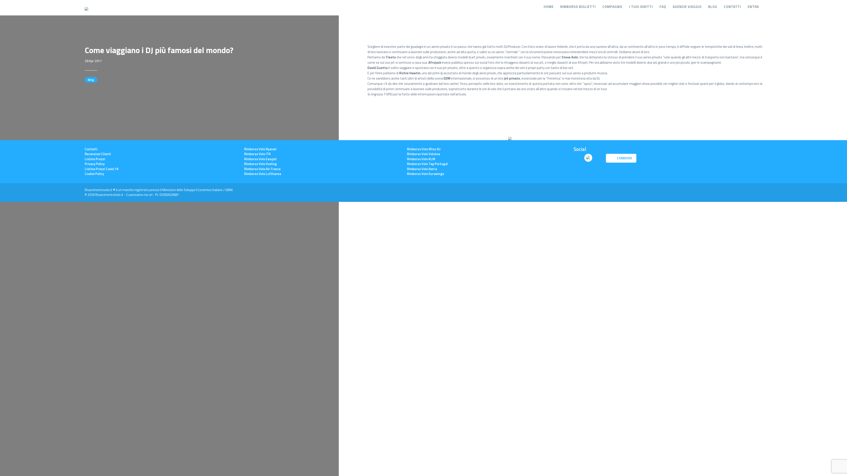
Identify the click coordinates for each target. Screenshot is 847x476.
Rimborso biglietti (578, 6)
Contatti (732, 6)
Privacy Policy (95, 163)
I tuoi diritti (641, 6)
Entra (753, 6)
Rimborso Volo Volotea (423, 153)
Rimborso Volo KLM (421, 159)
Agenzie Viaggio (687, 6)
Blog (712, 6)
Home (549, 6)
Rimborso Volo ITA (257, 153)
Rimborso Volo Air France (262, 168)
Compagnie (612, 6)
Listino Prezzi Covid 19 (101, 168)
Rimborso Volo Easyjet (260, 159)
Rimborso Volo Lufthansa (262, 173)
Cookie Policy (94, 173)
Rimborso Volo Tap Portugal (427, 163)
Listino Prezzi (95, 159)
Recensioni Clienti (98, 153)
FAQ (663, 6)
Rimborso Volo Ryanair (260, 149)
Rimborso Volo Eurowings (425, 173)
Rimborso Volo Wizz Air (424, 149)
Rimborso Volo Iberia (422, 168)
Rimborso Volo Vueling (260, 163)
